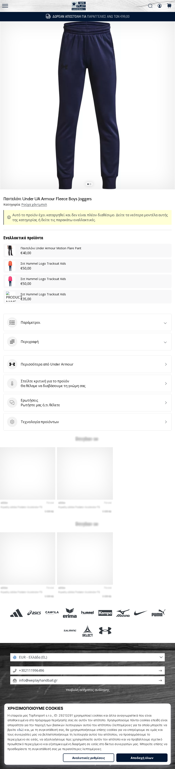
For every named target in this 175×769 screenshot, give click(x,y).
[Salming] (70, 630)
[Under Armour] (105, 630)
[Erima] (70, 613)
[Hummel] (87, 613)
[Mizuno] (123, 613)
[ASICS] (34, 613)
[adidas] (16, 613)
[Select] (87, 630)
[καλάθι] (169, 6)
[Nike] (141, 613)
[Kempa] (105, 613)
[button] (87, 322)
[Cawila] (52, 613)
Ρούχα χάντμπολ (34, 204)
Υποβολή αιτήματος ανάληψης (87, 690)
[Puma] (158, 613)
